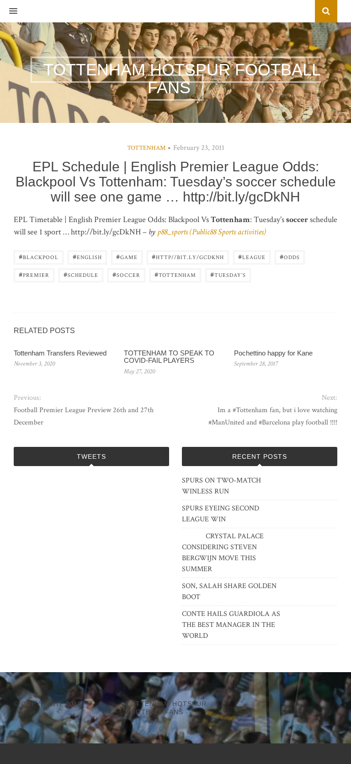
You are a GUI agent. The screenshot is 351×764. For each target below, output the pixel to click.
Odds (290, 256)
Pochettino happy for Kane (273, 353)
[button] (8, 11)
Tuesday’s (228, 274)
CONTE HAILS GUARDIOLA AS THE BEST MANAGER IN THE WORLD (231, 625)
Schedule (81, 274)
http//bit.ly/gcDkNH (188, 256)
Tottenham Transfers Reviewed (60, 353)
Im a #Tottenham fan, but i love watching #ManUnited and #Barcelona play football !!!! (272, 416)
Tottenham (146, 148)
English (87, 256)
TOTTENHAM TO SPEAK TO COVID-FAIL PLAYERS (169, 357)
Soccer (126, 274)
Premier (34, 274)
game (127, 256)
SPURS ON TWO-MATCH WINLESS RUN (221, 486)
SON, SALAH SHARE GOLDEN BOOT (229, 591)
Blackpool (38, 256)
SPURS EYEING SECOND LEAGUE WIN (220, 514)
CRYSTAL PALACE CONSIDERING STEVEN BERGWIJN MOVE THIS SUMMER (223, 552)
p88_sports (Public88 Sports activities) (211, 232)
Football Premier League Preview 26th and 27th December (84, 416)
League (252, 256)
